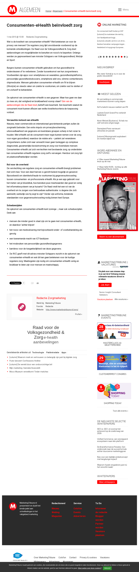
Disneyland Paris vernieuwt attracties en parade (108, 130)
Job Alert (105, 285)
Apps (63, 352)
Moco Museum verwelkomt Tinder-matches (29, 372)
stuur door (32, 284)
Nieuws (55, 508)
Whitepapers (40, 561)
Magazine (57, 516)
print (38, 284)
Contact (72, 557)
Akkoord (107, 568)
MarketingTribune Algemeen (17, 9)
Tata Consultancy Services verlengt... (111, 44)
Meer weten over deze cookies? (90, 568)
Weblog (55, 512)
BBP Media (18, 555)
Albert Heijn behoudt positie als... (110, 41)
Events (77, 512)
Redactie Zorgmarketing (36, 37)
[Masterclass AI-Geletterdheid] (112, 331)
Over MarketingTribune (44, 557)
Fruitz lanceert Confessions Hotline (25, 361)
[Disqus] (47, 418)
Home (48, 11)
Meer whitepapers (107, 482)
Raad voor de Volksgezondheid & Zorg (45, 332)
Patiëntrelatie (52, 352)
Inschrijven (104, 82)
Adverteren (80, 516)
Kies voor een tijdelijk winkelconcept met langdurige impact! (112, 458)
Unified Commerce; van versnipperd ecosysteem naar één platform (112, 440)
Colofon (78, 508)
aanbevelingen (46, 342)
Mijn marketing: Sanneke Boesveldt (25, 368)
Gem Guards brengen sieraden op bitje (112, 34)
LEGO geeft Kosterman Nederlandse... (112, 31)
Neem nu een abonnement (111, 236)
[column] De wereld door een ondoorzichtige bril (31, 364)
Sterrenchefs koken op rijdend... (109, 38)
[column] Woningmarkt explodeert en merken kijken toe (111, 137)
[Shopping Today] (112, 391)
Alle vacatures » (121, 299)
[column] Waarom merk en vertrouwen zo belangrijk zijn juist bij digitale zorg (43, 357)
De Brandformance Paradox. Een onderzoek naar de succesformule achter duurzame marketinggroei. (112, 449)
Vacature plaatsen (105, 299)
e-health (51, 337)
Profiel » (78, 314)
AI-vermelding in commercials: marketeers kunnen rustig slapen (111, 100)
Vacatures (105, 557)
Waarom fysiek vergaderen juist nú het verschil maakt (112, 466)
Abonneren (68, 561)
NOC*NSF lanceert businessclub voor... (112, 47)
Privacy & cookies (88, 557)
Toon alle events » (120, 411)
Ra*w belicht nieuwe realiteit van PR (112, 107)
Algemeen (58, 11)
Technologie (38, 352)
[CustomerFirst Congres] (112, 362)
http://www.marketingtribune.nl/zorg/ (62, 310)
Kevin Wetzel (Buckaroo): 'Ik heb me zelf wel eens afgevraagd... (112, 122)
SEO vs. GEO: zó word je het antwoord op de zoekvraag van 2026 (110, 431)
